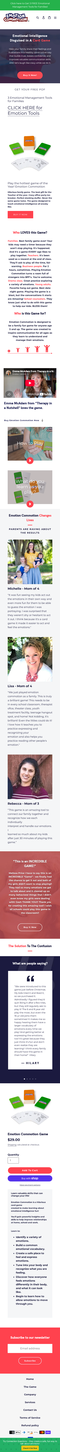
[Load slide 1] (24, 1079)
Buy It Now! (30, 75)
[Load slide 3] (30, 1079)
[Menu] (55, 17)
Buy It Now (30, 927)
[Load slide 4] (32, 1079)
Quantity (13, 1154)
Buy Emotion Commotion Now (21, 420)
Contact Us (30, 1410)
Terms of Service (30, 1417)
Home (30, 1379)
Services (30, 1402)
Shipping (12, 1144)
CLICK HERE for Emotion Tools (25, 110)
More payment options (30, 1185)
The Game (30, 1386)
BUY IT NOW (20, 214)
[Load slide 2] (27, 1079)
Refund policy (30, 1425)
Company (30, 1394)
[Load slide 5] (35, 1079)
